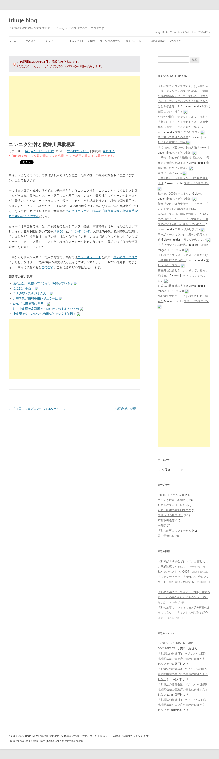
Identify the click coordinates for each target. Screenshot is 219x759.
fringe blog (23, 20)
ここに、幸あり (23, 288)
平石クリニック (75, 211)
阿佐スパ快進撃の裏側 (172, 285)
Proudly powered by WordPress (27, 741)
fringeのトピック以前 (39, 151)
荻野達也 (109, 151)
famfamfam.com (74, 741)
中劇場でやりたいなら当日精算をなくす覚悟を (44, 313)
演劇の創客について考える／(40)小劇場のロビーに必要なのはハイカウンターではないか (184, 597)
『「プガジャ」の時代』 (173, 244)
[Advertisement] (74, 106)
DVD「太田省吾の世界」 (29, 303)
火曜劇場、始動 (127, 408)
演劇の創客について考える (165, 41)
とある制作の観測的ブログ (174, 510)
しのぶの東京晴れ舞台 (172, 142)
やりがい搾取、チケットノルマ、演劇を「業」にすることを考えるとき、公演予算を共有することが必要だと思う (183, 122)
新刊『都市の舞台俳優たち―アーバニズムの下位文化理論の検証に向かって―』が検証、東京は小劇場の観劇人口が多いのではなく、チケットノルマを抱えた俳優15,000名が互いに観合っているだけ (183, 214)
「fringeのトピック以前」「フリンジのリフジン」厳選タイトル (104, 41)
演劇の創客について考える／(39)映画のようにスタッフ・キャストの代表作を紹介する (184, 612)
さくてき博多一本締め (172, 500)
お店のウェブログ (125, 257)
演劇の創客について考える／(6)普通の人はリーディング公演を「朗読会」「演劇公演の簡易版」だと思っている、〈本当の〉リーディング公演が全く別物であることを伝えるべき (183, 96)
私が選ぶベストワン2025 (173, 571)
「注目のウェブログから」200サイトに (37, 408)
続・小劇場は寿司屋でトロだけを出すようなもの (46, 308)
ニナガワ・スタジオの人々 (31, 293)
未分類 (162, 525)
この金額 (47, 267)
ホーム (12, 41)
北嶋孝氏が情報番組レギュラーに (35, 298)
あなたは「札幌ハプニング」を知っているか (43, 283)
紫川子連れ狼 (166, 535)
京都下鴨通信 (166, 520)
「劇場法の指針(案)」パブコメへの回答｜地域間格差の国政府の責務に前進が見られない (184, 658)
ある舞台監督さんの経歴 (173, 137)
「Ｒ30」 (60, 231)
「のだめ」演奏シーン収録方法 (177, 147)
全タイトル (51, 41)
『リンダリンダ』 (81, 231)
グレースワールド (89, 257)
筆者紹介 (31, 41)
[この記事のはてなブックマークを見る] (75, 283)
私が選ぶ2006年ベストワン (175, 193)
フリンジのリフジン (187, 132)
